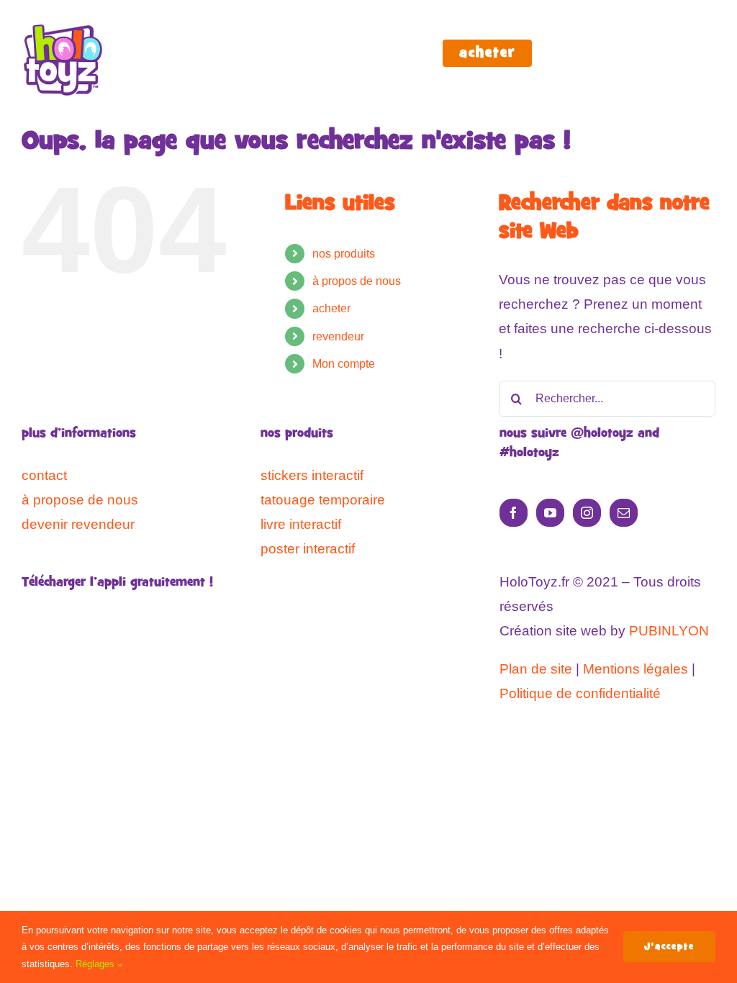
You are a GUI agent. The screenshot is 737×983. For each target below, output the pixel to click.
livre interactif (301, 524)
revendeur (338, 336)
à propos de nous (356, 281)
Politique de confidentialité (580, 693)
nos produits (343, 254)
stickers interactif (312, 475)
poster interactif (308, 548)
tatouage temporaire (323, 499)
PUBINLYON (669, 630)
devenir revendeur (78, 524)
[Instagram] (587, 513)
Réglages (96, 964)
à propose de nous (80, 499)
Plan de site (535, 668)
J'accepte (669, 947)
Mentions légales (635, 668)
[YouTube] (550, 513)
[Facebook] (513, 513)
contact (44, 475)
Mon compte (343, 364)
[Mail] (624, 513)
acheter (331, 308)
